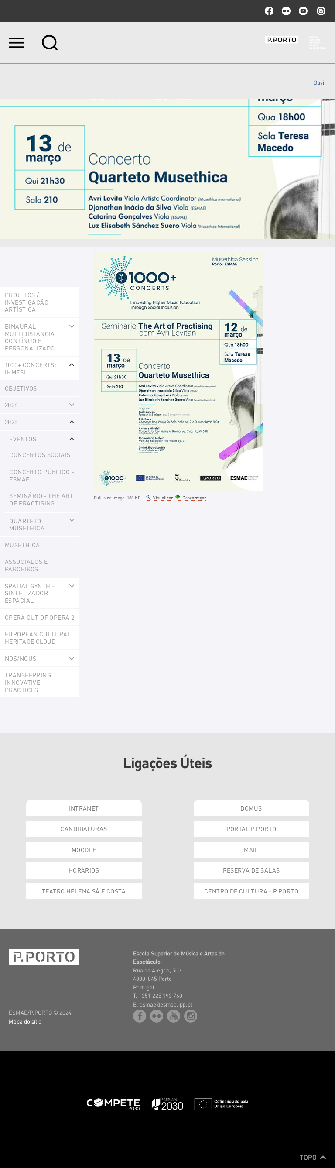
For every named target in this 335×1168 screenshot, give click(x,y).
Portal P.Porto (251, 828)
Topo (309, 1157)
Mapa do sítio (25, 1021)
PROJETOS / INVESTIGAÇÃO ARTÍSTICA (26, 302)
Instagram (320, 11)
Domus (251, 808)
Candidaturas (83, 828)
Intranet (83, 808)
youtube (303, 11)
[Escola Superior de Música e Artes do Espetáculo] (295, 42)
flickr (286, 11)
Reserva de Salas (251, 870)
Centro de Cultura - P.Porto (251, 891)
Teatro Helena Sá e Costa (84, 891)
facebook (269, 11)
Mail (251, 849)
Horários (83, 870)
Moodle (84, 849)
